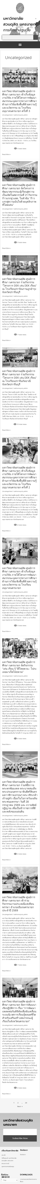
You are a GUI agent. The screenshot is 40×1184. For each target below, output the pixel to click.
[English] (5, 1176)
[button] (20, 44)
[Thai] (8, 1176)
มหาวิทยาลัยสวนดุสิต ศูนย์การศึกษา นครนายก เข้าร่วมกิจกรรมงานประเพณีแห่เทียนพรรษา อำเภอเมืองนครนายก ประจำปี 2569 (18, 904)
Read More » (6, 154)
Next (20, 1106)
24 (26, 1103)
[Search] (35, 37)
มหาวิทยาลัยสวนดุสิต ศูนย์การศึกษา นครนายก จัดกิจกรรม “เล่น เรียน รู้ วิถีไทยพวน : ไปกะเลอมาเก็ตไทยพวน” (19, 667)
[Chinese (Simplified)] (3, 1176)
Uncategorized (7, 115)
